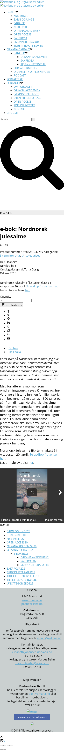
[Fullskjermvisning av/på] (4, 745)
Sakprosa (27, 60)
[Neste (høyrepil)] (4, 749)
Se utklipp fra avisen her (41, 286)
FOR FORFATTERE (24, 105)
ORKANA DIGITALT (18, 49)
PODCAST (20, 75)
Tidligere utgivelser (23, 576)
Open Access (22, 34)
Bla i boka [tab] (15, 352)
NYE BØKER (21, 16)
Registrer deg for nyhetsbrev (32, 717)
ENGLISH (12, 113)
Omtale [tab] (13, 348)
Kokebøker (21, 27)
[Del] (8, 745)
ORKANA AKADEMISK (27, 90)
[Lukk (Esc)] (11, 745)
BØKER (11, 12)
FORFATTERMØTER (25, 68)
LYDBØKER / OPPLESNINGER (32, 72)
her (27, 290)
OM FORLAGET (23, 87)
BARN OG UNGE (24, 19)
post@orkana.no (32, 604)
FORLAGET (13, 83)
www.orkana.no (32, 600)
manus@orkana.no (49, 638)
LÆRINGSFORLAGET (26, 94)
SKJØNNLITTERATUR (26, 42)
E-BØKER (19, 53)
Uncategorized (31, 255)
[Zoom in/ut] (1, 745)
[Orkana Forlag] (22, 3)
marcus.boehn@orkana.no (32, 663)
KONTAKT (20, 109)
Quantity (5, 296)
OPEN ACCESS (22, 101)
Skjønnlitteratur (33, 64)
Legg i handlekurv (13, 305)
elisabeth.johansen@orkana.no (32, 652)
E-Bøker (19, 23)
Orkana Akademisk (27, 31)
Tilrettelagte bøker (28, 45)
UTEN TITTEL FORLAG (27, 98)
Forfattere (15, 79)
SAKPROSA (20, 38)
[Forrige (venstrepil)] (1, 749)
